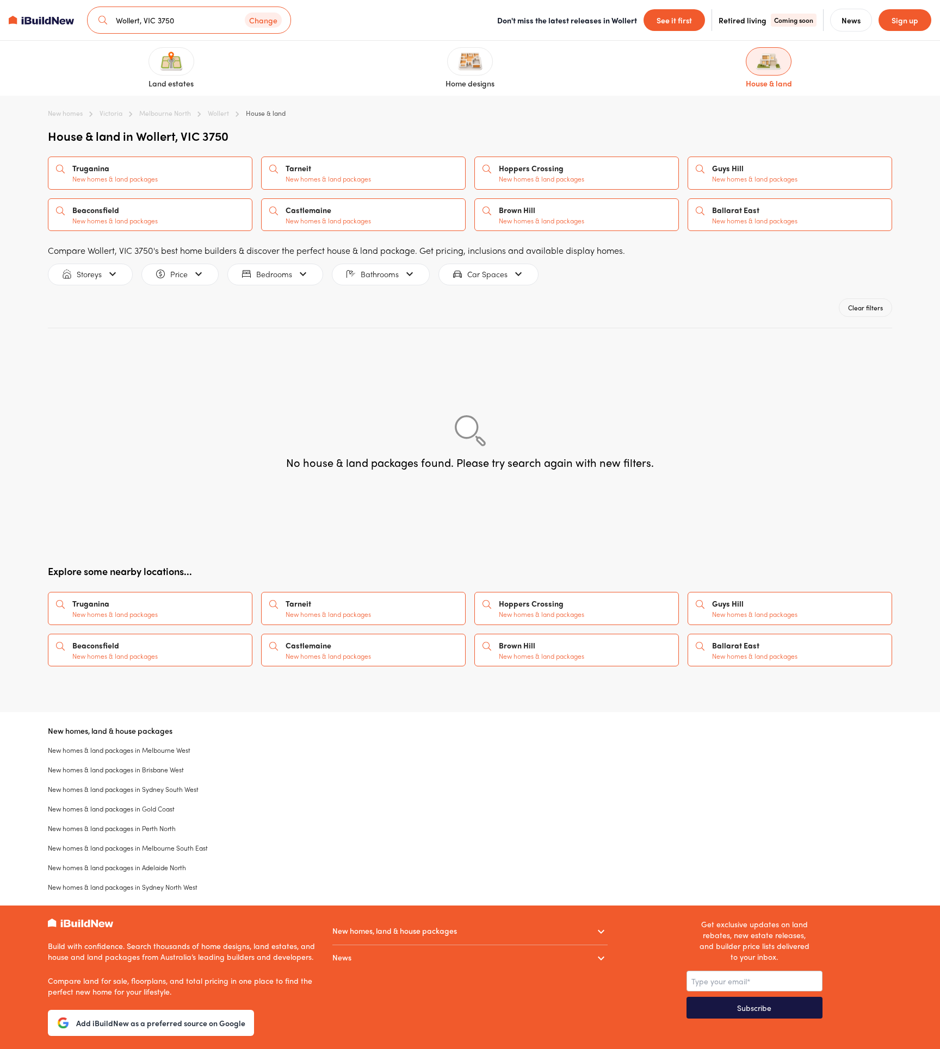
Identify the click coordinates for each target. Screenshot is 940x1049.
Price (179, 274)
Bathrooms (380, 274)
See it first (674, 20)
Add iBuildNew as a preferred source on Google (160, 1022)
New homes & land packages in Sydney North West (122, 887)
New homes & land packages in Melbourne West (119, 750)
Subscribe (754, 1007)
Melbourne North (165, 113)
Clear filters (865, 308)
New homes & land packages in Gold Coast (111, 809)
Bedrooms (274, 274)
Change (263, 20)
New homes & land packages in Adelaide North (117, 867)
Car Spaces (487, 274)
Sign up (905, 20)
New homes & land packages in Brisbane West (116, 770)
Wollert (218, 113)
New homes (65, 113)
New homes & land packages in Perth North (112, 828)
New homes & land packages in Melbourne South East (128, 848)
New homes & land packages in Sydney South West (123, 789)
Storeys (89, 274)
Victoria (111, 113)
